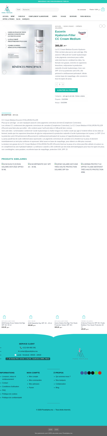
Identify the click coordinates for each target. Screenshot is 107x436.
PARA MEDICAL (85, 16)
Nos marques (61, 380)
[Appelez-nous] (102, 1)
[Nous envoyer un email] (100, 1)
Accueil (58, 26)
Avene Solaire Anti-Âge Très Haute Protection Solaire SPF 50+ (66, 324)
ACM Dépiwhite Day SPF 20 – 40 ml (40, 323)
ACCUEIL (6, 16)
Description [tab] (6, 115)
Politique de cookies (9, 394)
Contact (5, 383)
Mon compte (33, 376)
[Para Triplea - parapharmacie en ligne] (7, 9)
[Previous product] (103, 26)
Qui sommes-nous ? (63, 376)
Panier (31, 387)
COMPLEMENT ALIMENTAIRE (39, 16)
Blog (57, 387)
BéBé (13, 16)
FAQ (4, 390)
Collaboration (61, 384)
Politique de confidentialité (12, 397)
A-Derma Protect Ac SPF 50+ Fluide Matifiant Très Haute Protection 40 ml (93, 325)
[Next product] (100, 26)
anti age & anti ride (68, 96)
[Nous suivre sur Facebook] (94, 1)
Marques (25, 19)
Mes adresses (34, 384)
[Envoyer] (56, 9)
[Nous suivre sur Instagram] (96, 1)
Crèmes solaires (80, 96)
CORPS (54, 16)
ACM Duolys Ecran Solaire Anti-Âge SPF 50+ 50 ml (13, 324)
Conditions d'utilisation (10, 386)
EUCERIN (65, 99)
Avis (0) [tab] (15, 115)
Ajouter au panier (66, 90)
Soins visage (68, 26)
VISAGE (63, 16)
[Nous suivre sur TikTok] (98, 1)
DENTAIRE (73, 16)
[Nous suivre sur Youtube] (104, 1)
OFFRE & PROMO (8, 19)
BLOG (18, 19)
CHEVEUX (21, 16)
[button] (81, 10)
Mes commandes (35, 380)
